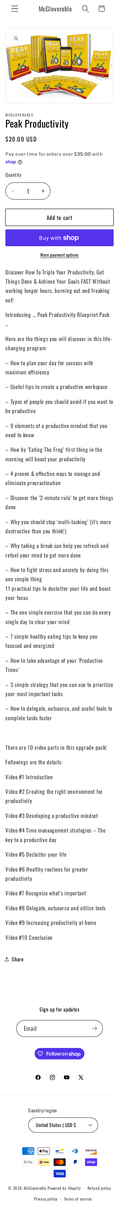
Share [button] (17, 959)
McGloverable (35, 1188)
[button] (15, 9)
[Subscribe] (95, 1028)
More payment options (59, 255)
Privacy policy (45, 1199)
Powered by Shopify (64, 1188)
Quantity (13, 174)
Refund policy (99, 1188)
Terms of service (78, 1199)
